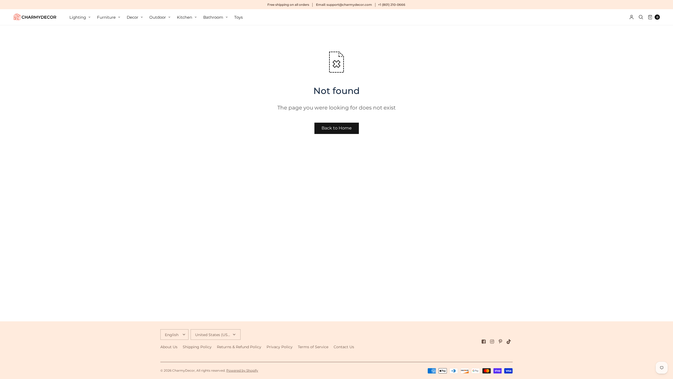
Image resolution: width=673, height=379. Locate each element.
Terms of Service (313, 347)
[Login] (632, 17)
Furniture (106, 17)
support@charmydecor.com (349, 5)
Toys (238, 17)
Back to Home (337, 128)
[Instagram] (492, 341)
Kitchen (184, 17)
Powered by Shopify (242, 370)
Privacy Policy (280, 347)
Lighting (77, 17)
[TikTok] (509, 341)
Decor (132, 17)
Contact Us (344, 347)
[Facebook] (483, 341)
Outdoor (157, 17)
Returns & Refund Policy (239, 347)
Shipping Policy (197, 347)
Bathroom (213, 17)
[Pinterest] (500, 341)
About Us (168, 347)
